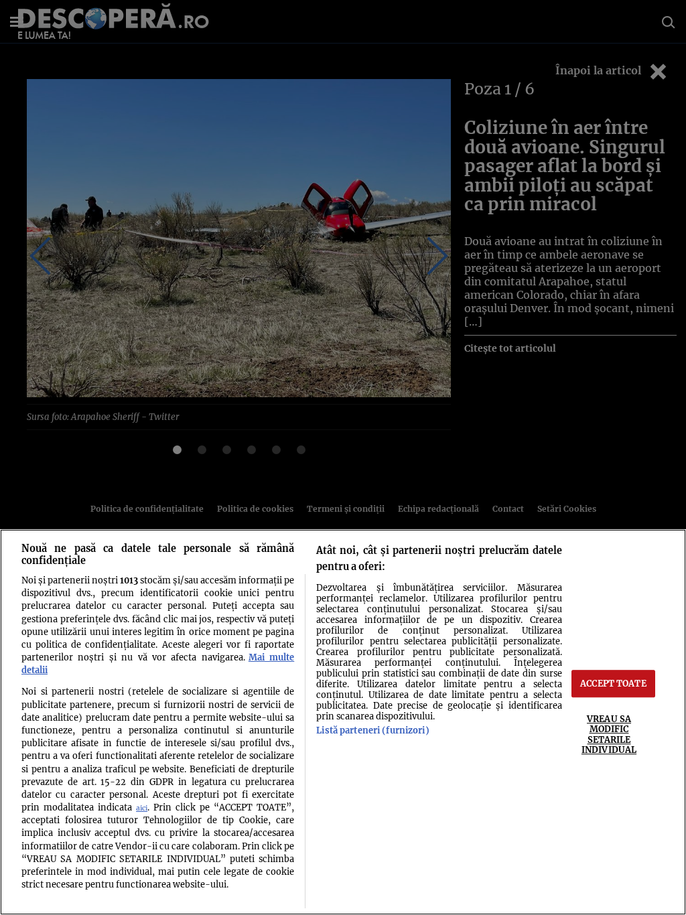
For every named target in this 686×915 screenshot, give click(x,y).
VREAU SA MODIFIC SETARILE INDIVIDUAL (608, 734)
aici (141, 808)
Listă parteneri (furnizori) (372, 730)
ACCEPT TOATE (613, 683)
